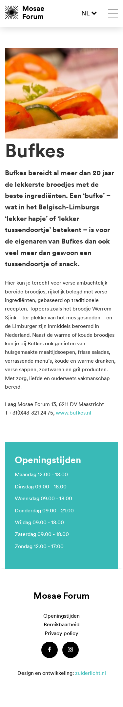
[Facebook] (49, 650)
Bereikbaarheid (61, 624)
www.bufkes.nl (73, 412)
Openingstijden (61, 615)
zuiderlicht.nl (90, 673)
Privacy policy (61, 633)
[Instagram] (70, 650)
